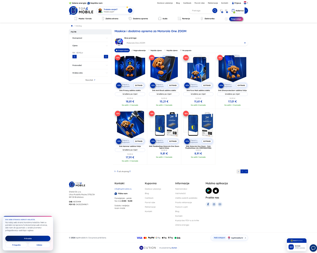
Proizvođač (77, 65)
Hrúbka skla (77, 73)
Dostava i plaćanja (165, 3)
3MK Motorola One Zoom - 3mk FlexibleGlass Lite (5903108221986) (198, 147)
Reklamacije (213, 3)
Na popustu (186, 50)
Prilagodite (16, 245)
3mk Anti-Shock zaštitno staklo (164, 90)
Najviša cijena (172, 50)
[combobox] (186, 43)
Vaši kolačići (180, 193)
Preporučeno (123, 50)
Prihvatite (28, 238)
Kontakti (224, 3)
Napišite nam (96, 3)
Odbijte (39, 245)
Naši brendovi (181, 189)
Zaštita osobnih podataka (186, 198)
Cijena (75, 45)
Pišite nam (123, 193)
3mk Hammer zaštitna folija (130, 146)
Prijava (237, 3)
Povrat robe (200, 3)
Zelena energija (79, 3)
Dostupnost (77, 38)
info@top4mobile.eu (123, 189)
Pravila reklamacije (183, 202)
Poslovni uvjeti (181, 207)
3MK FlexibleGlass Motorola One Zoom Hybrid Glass (164, 147)
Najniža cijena (156, 50)
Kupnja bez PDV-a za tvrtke (187, 220)
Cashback (187, 3)
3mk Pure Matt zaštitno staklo (198, 90)
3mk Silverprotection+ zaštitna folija (232, 90)
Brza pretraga (130, 38)
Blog (178, 3)
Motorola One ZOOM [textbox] (136, 43)
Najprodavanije (139, 50)
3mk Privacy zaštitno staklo (130, 90)
